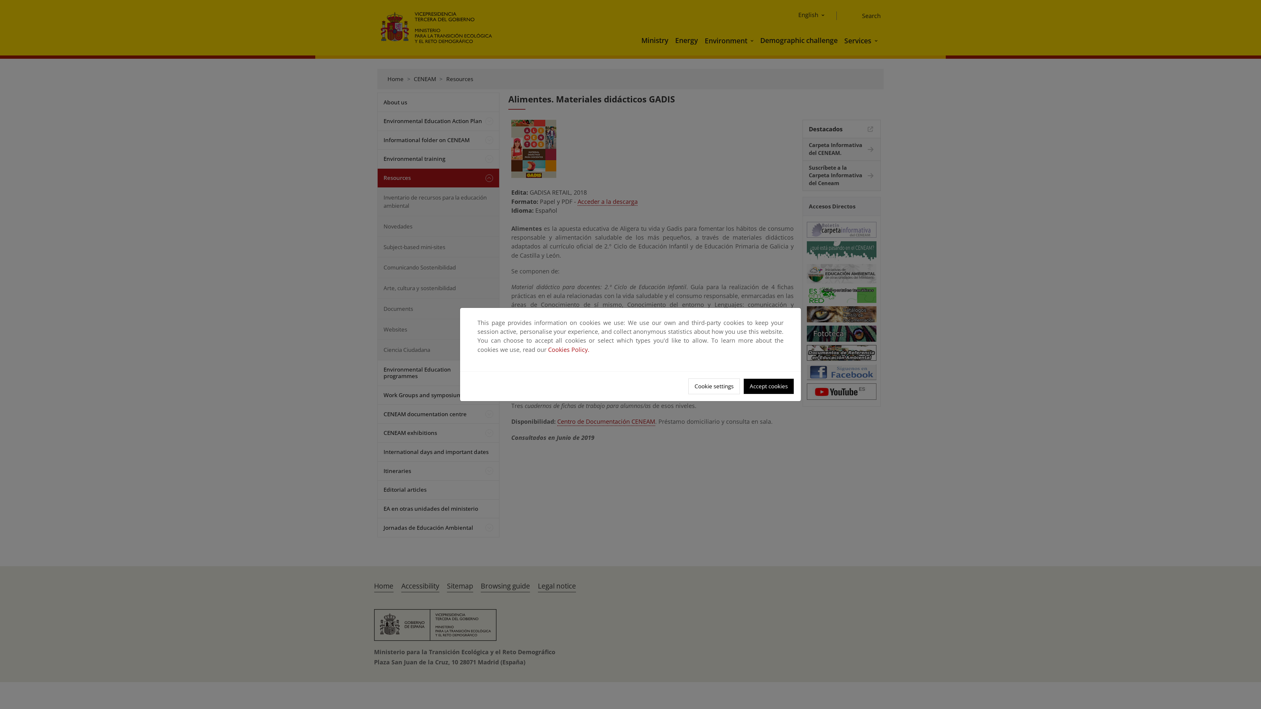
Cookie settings (714, 386)
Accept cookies (769, 386)
